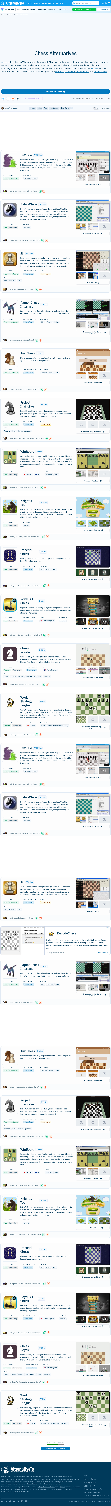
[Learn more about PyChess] (10, 161)
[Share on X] (8, 99)
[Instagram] (22, 1501)
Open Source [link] (53, 108)
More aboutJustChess (92, 383)
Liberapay (18, 1491)
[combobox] (85, 3)
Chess (4, 62)
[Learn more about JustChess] (10, 359)
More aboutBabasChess (91, 234)
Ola (16, 1479)
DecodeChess (100, 71)
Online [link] (39, 108)
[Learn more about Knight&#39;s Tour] (10, 506)
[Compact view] (97, 108)
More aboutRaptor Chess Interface (92, 332)
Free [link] (45, 108)
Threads (26, 1489)
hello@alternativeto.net (46, 1487)
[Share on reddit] (13, 99)
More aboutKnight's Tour (92, 530)
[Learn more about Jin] (10, 259)
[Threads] (18, 1501)
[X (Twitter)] (6, 1501)
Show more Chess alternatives (55, 1449)
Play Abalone (82, 71)
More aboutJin (92, 283)
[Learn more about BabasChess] (10, 210)
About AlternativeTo (93, 1489)
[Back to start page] (13, 3)
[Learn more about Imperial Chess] (10, 555)
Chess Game (28, 274)
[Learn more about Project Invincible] (10, 408)
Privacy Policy (90, 1482)
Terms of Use (90, 1479)
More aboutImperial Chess (91, 579)
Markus (23, 1479)
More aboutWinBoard (92, 481)
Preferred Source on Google (96, 1495)
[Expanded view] (94, 108)
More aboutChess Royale (92, 678)
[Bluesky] (14, 1501)
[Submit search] (74, 3)
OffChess (59, 71)
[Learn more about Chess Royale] (10, 654)
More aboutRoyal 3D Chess (91, 628)
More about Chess (54, 91)
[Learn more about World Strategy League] (10, 703)
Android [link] (32, 108)
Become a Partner (92, 1492)
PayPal (26, 1491)
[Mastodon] (10, 1501)
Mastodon (13, 1489)
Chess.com (70, 71)
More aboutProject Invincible (91, 432)
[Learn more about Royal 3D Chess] (10, 605)
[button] (38, 155)
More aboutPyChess (92, 184)
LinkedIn (43, 1489)
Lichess (94, 68)
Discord (62, 1487)
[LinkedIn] (26, 1501)
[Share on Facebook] (3, 99)
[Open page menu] (109, 3)
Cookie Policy (89, 1486)
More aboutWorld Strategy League (92, 727)
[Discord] (2, 1501)
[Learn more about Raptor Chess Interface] (10, 308)
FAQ (85, 1476)
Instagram (33, 1489)
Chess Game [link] (64, 108)
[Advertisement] (55, 32)
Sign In (104, 3)
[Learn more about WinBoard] (10, 457)
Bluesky (20, 1489)
